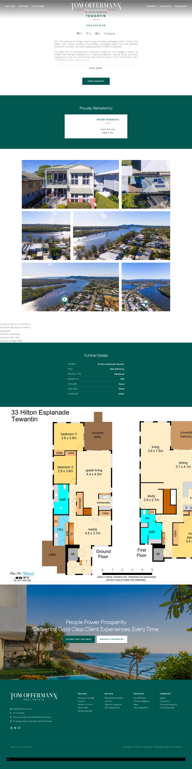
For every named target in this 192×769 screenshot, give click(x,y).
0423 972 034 (108, 129)
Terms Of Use (15, 747)
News (136, 704)
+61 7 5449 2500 (18, 713)
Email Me (108, 133)
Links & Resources (167, 708)
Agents (151, 6)
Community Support (168, 704)
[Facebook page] (12, 728)
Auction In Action (85, 704)
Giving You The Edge (86, 698)
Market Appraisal (85, 711)
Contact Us (164, 701)
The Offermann (140, 698)
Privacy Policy (26, 747)
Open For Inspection (113, 704)
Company (181, 6)
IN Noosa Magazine (141, 701)
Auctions (38, 6)
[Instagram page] (15, 728)
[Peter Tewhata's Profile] (77, 126)
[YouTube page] (19, 728)
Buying (23, 6)
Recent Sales (83, 708)
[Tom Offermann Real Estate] (96, 7)
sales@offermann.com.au (22, 709)
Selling (10, 6)
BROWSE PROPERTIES (112, 639)
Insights (165, 6)
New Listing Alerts (112, 708)
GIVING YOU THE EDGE (79, 639)
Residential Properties (114, 698)
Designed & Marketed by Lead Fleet (169, 747)
